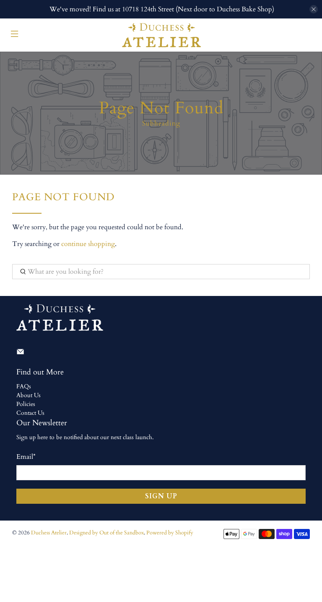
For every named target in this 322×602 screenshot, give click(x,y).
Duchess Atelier (49, 533)
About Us (28, 395)
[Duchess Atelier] (161, 35)
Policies (25, 404)
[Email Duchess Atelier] (20, 354)
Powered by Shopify (169, 533)
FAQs (23, 386)
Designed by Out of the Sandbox (106, 533)
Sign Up (161, 496)
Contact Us (30, 413)
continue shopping (88, 244)
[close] (313, 9)
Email (26, 456)
